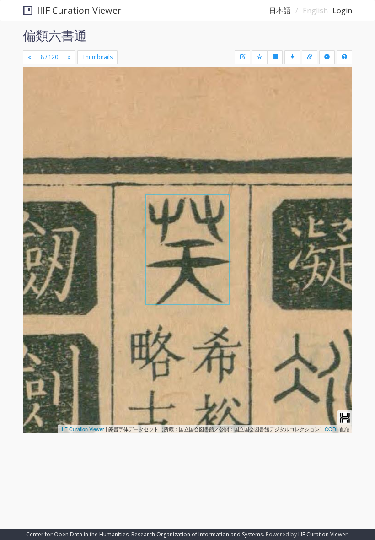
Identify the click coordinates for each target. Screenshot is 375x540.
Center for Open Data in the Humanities (77, 534)
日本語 (280, 10)
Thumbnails (97, 57)
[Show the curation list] (275, 57)
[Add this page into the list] (260, 57)
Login (342, 10)
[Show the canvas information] (309, 57)
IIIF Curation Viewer (79, 10)
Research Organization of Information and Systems (197, 534)
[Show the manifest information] (327, 57)
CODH (332, 428)
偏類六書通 (55, 35)
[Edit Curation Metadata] (242, 57)
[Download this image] (292, 57)
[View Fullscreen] (35, 113)
